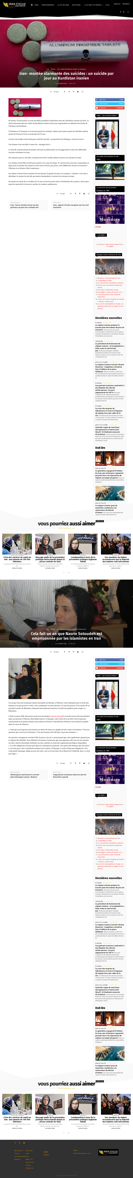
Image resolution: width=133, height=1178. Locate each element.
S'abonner (120, 108)
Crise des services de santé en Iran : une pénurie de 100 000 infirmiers (17, 559)
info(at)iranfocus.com (82, 1153)
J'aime (121, 99)
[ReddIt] (82, 92)
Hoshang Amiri (50, 568)
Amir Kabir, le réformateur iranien (107, 290)
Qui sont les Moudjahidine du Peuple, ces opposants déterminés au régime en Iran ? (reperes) (110, 306)
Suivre (121, 103)
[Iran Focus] (14, 5)
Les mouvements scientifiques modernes (110, 283)
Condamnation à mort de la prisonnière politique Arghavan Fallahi (83, 559)
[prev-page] (64, 573)
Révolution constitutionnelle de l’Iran (108, 278)
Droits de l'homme (101, 362)
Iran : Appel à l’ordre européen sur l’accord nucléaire (71, 206)
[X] (123, 12)
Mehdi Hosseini (17, 568)
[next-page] (68, 573)
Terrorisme (99, 341)
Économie (98, 322)
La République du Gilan (104, 280)
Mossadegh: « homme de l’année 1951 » (110, 292)
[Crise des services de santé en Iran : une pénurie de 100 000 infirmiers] (17, 544)
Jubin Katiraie (82, 568)
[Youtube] (24, 1143)
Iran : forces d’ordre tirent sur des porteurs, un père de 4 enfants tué (24, 206)
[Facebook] (120, 12)
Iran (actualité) (100, 468)
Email (75, 1150)
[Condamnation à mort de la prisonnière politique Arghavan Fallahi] (83, 544)
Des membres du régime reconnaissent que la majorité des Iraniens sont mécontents (115, 559)
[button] (128, 12)
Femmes (53, 69)
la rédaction (62, 83)
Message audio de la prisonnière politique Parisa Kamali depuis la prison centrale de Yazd (50, 559)
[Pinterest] (73, 92)
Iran (48, 69)
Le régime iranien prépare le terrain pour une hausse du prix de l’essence (109, 327)
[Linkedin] (78, 92)
